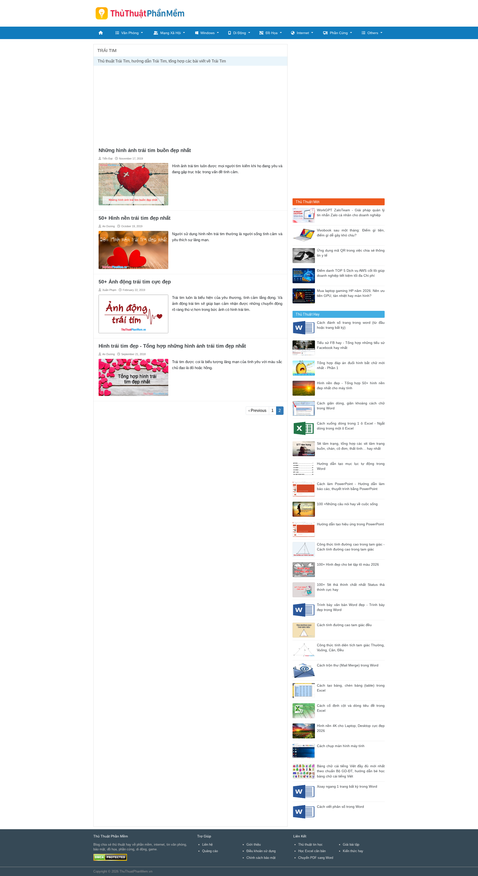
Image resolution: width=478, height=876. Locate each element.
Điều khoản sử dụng (261, 851)
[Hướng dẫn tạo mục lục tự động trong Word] (305, 468)
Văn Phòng (130, 33)
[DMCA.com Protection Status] (110, 857)
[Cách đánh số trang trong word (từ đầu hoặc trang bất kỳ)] (305, 327)
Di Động (239, 33)
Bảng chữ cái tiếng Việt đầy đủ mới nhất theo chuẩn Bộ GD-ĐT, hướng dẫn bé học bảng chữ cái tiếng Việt (351, 771)
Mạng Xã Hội (170, 33)
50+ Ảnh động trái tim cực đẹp (135, 281)
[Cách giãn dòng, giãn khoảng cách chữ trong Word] (305, 408)
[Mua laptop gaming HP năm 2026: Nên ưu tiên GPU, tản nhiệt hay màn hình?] (305, 295)
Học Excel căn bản (312, 851)
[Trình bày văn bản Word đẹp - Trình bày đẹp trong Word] (305, 609)
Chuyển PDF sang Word (315, 858)
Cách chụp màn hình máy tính (340, 746)
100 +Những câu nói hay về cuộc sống (347, 504)
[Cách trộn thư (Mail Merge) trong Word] (305, 670)
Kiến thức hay (353, 851)
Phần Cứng (339, 33)
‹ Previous (257, 410)
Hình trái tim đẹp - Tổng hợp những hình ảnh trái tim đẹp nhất (172, 346)
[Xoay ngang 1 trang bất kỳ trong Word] (305, 791)
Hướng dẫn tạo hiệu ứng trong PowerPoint (350, 524)
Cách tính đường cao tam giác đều (344, 625)
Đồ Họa (272, 33)
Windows (207, 33)
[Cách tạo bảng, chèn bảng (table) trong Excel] (305, 690)
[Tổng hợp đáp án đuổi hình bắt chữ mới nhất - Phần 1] (305, 368)
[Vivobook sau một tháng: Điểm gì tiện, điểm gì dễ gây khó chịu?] (305, 235)
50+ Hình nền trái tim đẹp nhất (135, 218)
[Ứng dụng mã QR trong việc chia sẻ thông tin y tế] (305, 255)
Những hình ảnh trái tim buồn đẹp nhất (145, 150)
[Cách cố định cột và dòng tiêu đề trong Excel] (305, 710)
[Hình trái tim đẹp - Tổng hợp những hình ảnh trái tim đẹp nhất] (133, 377)
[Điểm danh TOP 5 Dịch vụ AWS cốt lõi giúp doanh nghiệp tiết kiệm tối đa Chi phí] (305, 275)
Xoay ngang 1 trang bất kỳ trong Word (347, 786)
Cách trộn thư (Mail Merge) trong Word (347, 665)
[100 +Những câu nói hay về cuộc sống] (305, 509)
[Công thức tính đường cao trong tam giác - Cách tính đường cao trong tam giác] (305, 549)
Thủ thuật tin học (310, 844)
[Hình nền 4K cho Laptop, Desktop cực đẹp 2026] (305, 730)
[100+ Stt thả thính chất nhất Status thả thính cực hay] (305, 589)
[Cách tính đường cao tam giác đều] (305, 630)
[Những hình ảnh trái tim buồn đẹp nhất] (133, 184)
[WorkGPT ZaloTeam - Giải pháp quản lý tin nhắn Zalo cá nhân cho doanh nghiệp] (305, 215)
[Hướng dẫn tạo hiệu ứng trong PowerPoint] (305, 529)
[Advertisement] (294, 12)
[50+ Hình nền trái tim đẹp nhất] (133, 250)
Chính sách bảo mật (261, 858)
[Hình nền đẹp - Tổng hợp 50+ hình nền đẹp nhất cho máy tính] (305, 388)
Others (372, 33)
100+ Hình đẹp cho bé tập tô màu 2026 (348, 564)
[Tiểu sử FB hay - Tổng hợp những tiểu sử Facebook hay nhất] (305, 347)
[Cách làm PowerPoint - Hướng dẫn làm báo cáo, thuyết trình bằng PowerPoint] (305, 489)
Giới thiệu (253, 844)
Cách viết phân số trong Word (340, 807)
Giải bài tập (351, 844)
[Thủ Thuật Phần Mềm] (141, 13)
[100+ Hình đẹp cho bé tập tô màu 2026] (305, 569)
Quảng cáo (210, 851)
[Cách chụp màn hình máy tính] (305, 751)
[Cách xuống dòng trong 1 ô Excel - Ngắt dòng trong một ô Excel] (305, 428)
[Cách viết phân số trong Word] (305, 811)
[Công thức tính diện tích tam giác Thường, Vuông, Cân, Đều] (305, 650)
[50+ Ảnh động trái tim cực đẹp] (133, 314)
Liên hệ (207, 844)
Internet (303, 33)
